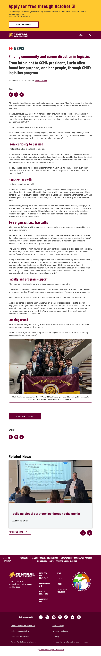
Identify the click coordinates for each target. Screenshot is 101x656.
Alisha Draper (41, 80)
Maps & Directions (43, 592)
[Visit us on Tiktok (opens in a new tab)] (66, 617)
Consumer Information (20, 636)
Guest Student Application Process (76, 558)
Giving (59, 584)
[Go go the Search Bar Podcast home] (79, 617)
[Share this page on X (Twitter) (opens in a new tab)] (16, 437)
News (59, 573)
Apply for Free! (23, 25)
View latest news (24, 416)
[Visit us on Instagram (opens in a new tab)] (60, 617)
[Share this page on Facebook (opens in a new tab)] (11, 437)
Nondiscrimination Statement (23, 626)
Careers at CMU (43, 600)
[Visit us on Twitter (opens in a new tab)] (47, 617)
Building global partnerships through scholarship (46, 513)
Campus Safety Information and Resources (70, 642)
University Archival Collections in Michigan (57, 561)
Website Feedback (60, 631)
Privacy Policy (58, 626)
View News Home (16, 532)
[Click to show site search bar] (88, 35)
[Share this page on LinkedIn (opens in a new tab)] (22, 437)
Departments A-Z (44, 584)
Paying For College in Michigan (23, 642)
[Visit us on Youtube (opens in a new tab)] (53, 617)
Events (59, 579)
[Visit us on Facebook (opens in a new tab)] (40, 617)
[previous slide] (83, 533)
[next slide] (89, 533)
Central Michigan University (51, 650)
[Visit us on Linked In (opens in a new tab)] (72, 617)
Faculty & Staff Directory (43, 575)
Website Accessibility (20, 631)
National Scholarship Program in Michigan (39, 558)
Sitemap (55, 636)
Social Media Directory (62, 590)
